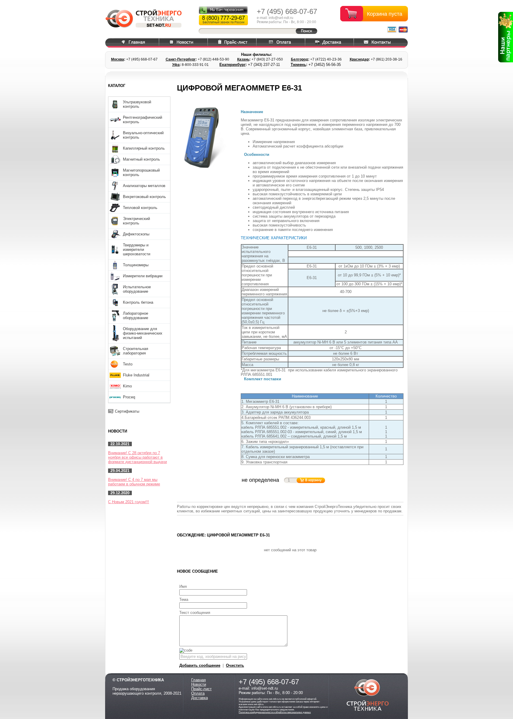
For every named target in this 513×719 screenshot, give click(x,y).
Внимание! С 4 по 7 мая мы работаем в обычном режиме (134, 481)
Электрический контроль (136, 220)
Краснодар (359, 59)
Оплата (198, 693)
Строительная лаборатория (135, 350)
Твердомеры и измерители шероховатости (136, 249)
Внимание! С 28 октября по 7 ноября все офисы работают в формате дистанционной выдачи (137, 457)
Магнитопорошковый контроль (141, 172)
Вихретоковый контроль (144, 196)
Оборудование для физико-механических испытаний (142, 333)
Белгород (299, 59)
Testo (127, 364)
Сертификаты (127, 411)
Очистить (235, 665)
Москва (117, 59)
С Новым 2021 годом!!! (128, 502)
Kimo (127, 386)
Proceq (129, 397)
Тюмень (298, 64)
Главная (198, 680)
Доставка (199, 698)
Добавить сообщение (199, 665)
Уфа (176, 65)
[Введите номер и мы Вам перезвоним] (223, 10)
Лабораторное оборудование (135, 315)
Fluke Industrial (136, 375)
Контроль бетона (138, 302)
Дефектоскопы (136, 234)
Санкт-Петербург (181, 59)
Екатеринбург (232, 64)
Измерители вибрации (142, 276)
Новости (198, 684)
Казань (243, 59)
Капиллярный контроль (144, 148)
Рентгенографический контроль (142, 119)
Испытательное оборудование (137, 289)
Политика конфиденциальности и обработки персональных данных (275, 712)
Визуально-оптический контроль (143, 135)
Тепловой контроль (140, 207)
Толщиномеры (135, 265)
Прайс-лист (201, 689)
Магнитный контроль (141, 159)
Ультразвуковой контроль (137, 104)
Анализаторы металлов (144, 185)
